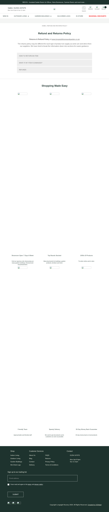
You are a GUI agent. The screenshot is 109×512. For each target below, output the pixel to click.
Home (44, 26)
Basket (104, 9)
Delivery (32, 465)
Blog (30, 458)
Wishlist (90, 9)
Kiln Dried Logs (63, 16)
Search (84, 11)
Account (97, 9)
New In (5, 16)
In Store (79, 16)
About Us (32, 455)
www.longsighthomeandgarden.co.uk (66, 39)
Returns (48, 458)
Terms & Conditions (51, 465)
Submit (16, 494)
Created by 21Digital (94, 505)
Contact (31, 462)
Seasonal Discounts (97, 16)
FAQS (47, 455)
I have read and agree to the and (26, 484)
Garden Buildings (42, 16)
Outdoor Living (20, 16)
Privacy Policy (49, 462)
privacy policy (38, 484)
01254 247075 (20, 8)
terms (29, 484)
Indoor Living (14, 455)
